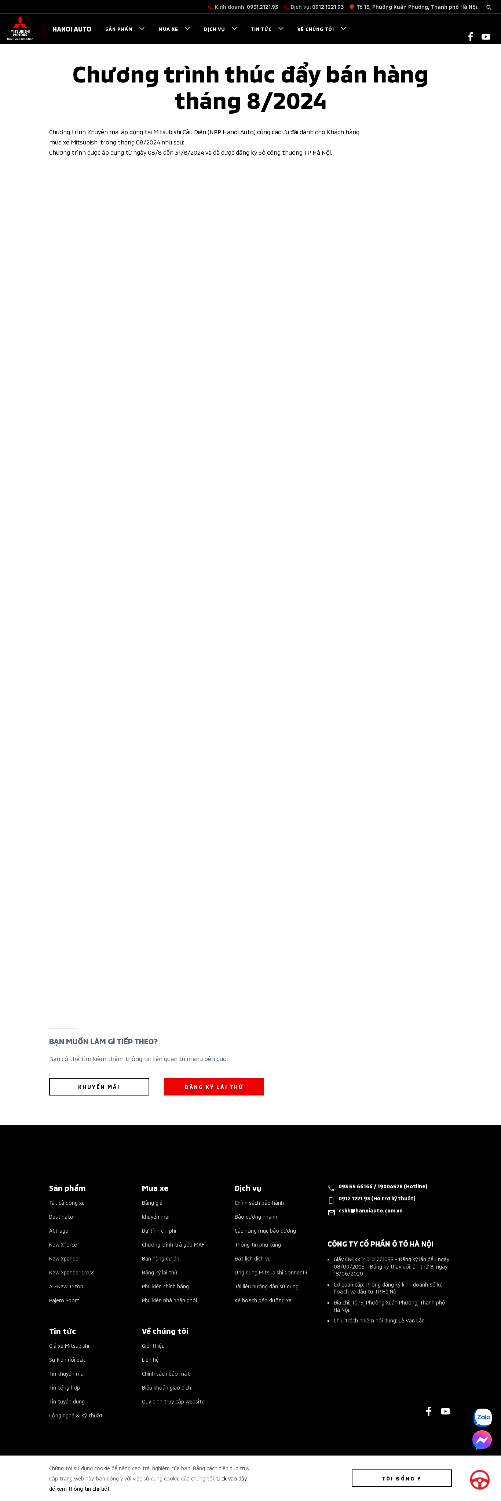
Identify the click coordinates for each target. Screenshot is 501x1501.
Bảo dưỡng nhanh (256, 1216)
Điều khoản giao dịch (166, 1387)
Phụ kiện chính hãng (165, 1285)
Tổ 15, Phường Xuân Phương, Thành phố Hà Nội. (417, 6)
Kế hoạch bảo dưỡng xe (263, 1299)
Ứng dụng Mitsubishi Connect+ (271, 1272)
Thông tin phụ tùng (258, 1244)
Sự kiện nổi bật (67, 1359)
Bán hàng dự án (160, 1258)
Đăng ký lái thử (160, 1272)
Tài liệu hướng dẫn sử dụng (267, 1285)
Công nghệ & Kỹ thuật (76, 1415)
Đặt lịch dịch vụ (253, 1258)
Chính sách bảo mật (166, 1373)
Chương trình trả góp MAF (173, 1244)
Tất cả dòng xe (67, 1202)
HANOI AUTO (71, 28)
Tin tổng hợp (64, 1387)
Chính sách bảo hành (259, 1202)
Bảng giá (152, 1202)
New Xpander (64, 1258)
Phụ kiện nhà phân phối (169, 1299)
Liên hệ (150, 1359)
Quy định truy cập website (173, 1401)
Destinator (62, 1216)
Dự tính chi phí (159, 1230)
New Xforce (63, 1244)
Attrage (58, 1230)
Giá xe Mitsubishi (69, 1345)
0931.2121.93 (262, 6)
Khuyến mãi (155, 1216)
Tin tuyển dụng (67, 1401)
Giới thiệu (153, 1345)
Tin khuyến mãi (67, 1373)
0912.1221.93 (328, 6)
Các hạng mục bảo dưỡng (265, 1230)
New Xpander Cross (72, 1272)
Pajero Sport (64, 1299)
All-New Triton (66, 1285)
